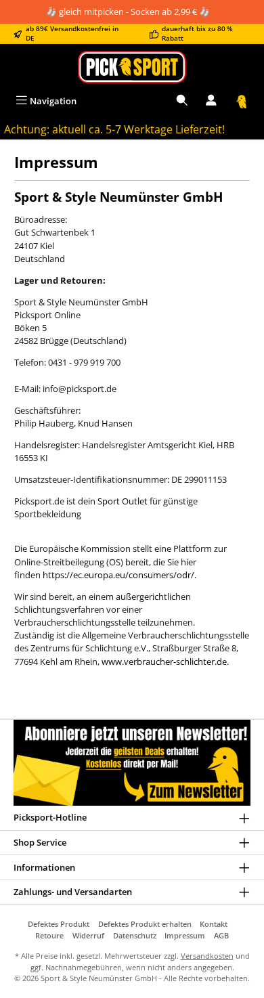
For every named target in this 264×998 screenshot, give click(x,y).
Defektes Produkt (58, 924)
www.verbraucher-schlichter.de (164, 661)
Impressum (184, 935)
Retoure (49, 935)
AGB (221, 935)
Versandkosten (207, 956)
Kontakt (213, 924)
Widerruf (88, 935)
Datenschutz (134, 935)
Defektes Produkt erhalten (145, 924)
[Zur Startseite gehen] (132, 67)
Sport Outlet (122, 501)
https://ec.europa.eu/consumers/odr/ (118, 575)
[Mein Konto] (211, 101)
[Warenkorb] (241, 101)
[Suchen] (182, 101)
